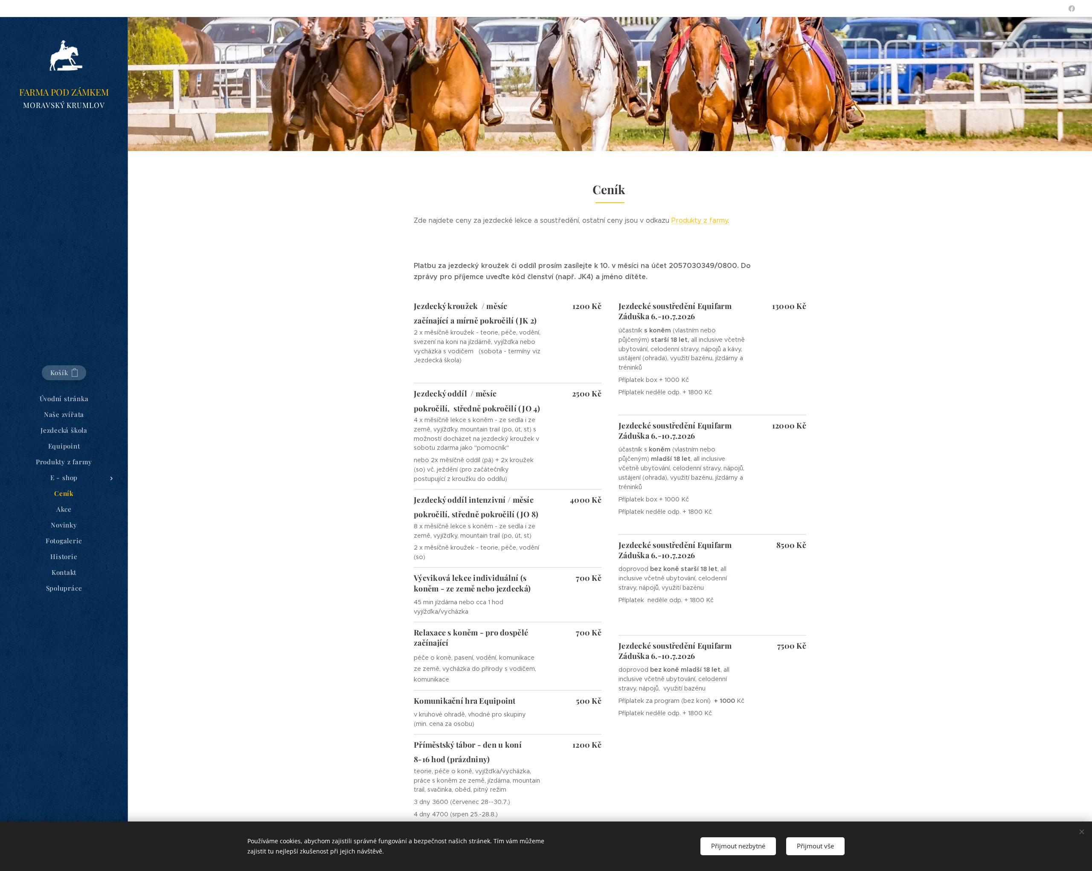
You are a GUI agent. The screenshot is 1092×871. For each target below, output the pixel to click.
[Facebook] (1071, 8)
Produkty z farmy (699, 220)
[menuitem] (64, 399)
